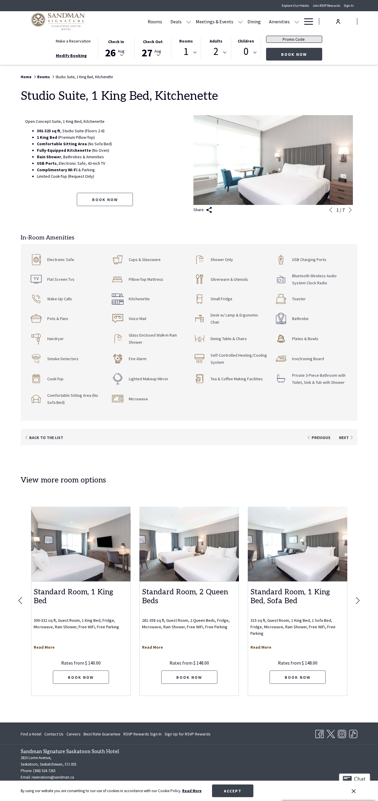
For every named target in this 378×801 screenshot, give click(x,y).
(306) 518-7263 (44, 770)
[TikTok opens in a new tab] (353, 732)
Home (26, 76)
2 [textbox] (216, 51)
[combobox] (186, 52)
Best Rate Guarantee (102, 734)
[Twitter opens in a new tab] (331, 732)
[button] (116, 47)
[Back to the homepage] (57, 21)
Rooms (186, 41)
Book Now (301, 54)
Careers (73, 734)
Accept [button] (233, 791)
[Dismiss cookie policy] (353, 791)
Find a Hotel (31, 734)
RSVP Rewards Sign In (142, 735)
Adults (216, 41)
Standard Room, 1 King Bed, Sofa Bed (290, 596)
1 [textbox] (185, 51)
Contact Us (53, 734)
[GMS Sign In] (338, 21)
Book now (105, 199)
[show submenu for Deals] (189, 21)
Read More (192, 790)
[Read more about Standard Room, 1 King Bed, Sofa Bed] (297, 544)
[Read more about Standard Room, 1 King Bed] (81, 544)
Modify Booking (71, 55)
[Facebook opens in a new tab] (319, 732)
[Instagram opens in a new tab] (342, 732)
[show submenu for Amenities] (297, 21)
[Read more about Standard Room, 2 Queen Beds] (189, 544)
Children (246, 41)
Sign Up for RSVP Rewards (187, 735)
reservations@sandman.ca (53, 777)
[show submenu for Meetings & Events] (240, 21)
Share (199, 209)
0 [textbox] (245, 51)
